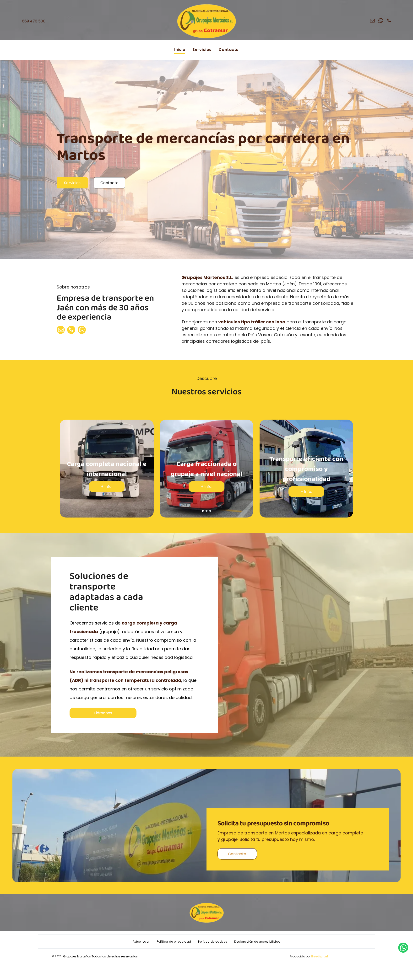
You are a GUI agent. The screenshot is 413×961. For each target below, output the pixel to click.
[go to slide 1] (203, 511)
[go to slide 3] (210, 511)
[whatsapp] (380, 21)
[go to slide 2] (206, 511)
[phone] (389, 21)
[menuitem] (180, 49)
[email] (372, 21)
